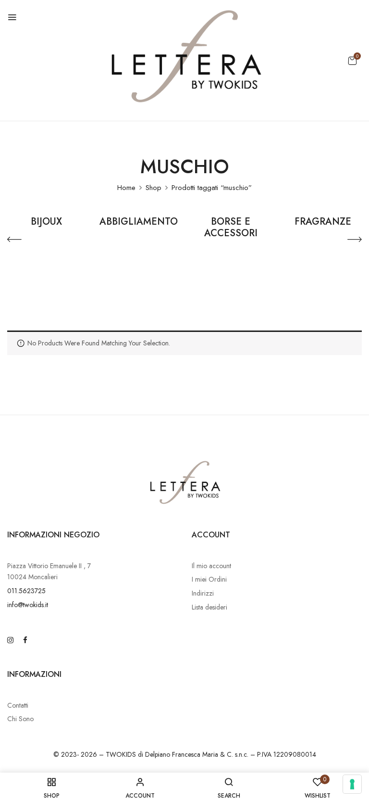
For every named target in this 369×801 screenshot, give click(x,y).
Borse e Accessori (231, 228)
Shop (153, 187)
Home (126, 187)
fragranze (323, 222)
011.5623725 (26, 591)
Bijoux (46, 222)
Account (211, 534)
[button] (352, 60)
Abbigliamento (138, 222)
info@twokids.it (27, 605)
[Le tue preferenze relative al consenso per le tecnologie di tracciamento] (352, 784)
